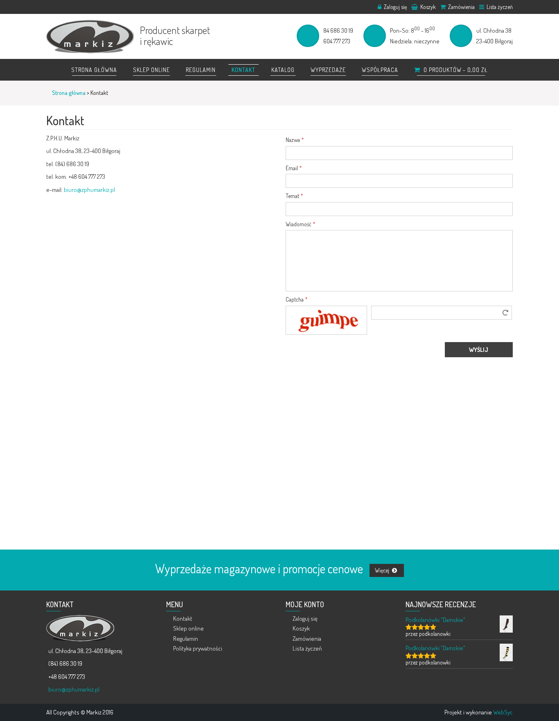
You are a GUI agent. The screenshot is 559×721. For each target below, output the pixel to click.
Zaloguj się (395, 6)
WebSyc (503, 712)
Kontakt (243, 69)
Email (294, 167)
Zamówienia (461, 6)
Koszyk (427, 6)
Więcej (382, 570)
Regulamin (201, 69)
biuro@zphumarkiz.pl (89, 190)
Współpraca (380, 69)
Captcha (297, 299)
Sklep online (151, 69)
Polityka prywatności (197, 648)
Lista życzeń (499, 6)
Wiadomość (301, 224)
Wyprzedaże (328, 69)
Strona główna (94, 69)
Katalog (283, 69)
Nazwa (295, 139)
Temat (294, 195)
